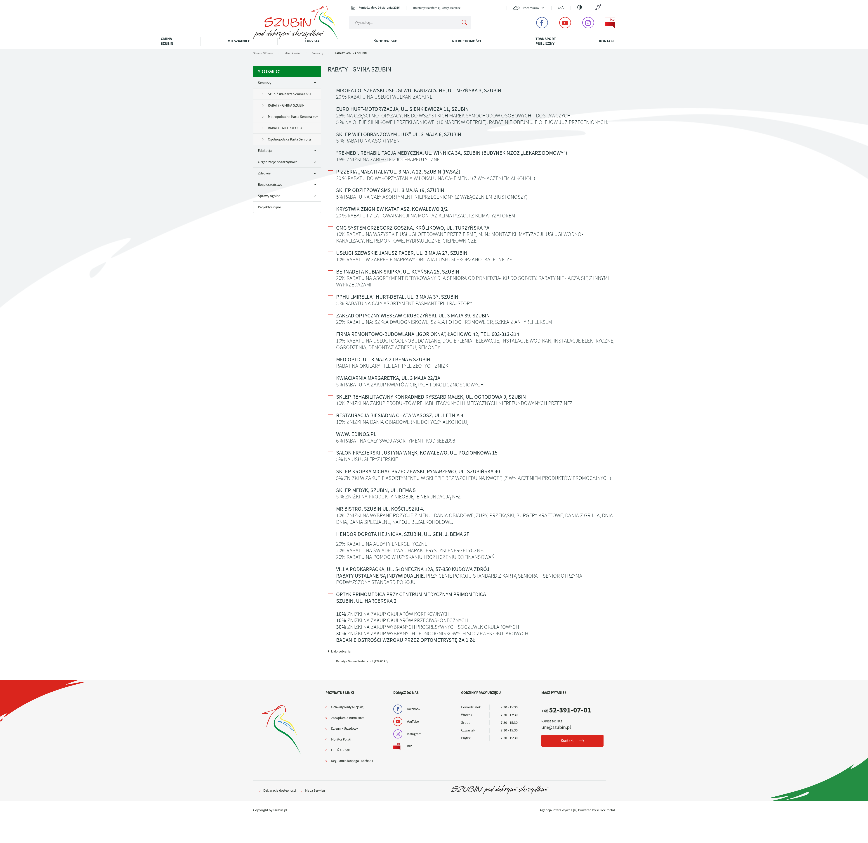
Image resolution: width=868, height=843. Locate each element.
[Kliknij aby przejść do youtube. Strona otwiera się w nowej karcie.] (565, 22)
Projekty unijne (269, 207)
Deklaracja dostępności (279, 790)
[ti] (575, 810)
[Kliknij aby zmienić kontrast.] (579, 7)
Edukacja (265, 150)
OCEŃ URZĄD (340, 750)
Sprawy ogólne (269, 196)
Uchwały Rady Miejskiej (347, 707)
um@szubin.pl (556, 727)
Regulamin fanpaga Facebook (352, 761)
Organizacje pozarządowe (277, 162)
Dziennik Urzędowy (344, 728)
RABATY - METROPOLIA (285, 128)
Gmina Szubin (167, 41)
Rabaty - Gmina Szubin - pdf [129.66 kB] (362, 661)
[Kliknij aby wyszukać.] (464, 22)
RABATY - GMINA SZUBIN (286, 105)
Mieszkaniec (239, 41)
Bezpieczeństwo (270, 184)
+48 (566, 711)
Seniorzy (264, 83)
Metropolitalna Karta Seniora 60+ (293, 116)
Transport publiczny (545, 41)
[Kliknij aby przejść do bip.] (610, 22)
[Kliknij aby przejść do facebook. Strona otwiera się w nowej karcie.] (542, 22)
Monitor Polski (341, 739)
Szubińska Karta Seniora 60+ (289, 94)
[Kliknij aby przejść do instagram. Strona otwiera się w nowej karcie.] (588, 22)
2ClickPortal (606, 810)
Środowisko (386, 41)
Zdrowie (264, 173)
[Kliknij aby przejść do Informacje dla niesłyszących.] (598, 7)
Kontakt (607, 41)
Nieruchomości (466, 41)
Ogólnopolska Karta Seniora (289, 139)
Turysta (312, 41)
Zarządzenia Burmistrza (347, 718)
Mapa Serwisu (315, 790)
